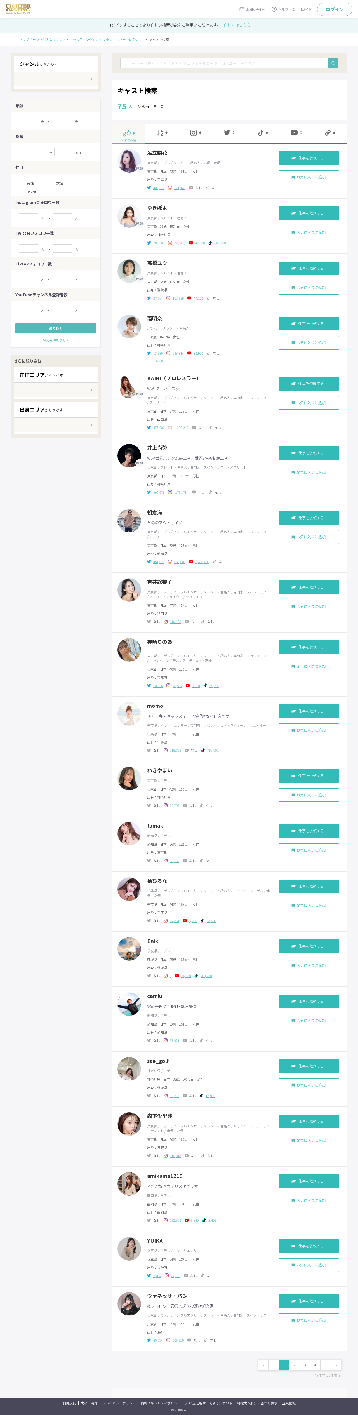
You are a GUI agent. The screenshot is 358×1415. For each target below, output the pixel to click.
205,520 (178, 1340)
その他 (32, 191)
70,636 (158, 685)
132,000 (158, 360)
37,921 (174, 1040)
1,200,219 (181, 427)
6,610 (196, 685)
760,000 (212, 750)
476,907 (158, 427)
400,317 (158, 187)
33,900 (198, 353)
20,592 (177, 685)
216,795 (175, 750)
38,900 (211, 920)
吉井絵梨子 (159, 581)
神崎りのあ (159, 641)
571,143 (179, 187)
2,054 (157, 1275)
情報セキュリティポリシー (161, 1403)
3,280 (193, 920)
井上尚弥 (157, 447)
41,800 (200, 242)
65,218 (174, 1095)
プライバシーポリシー (119, 1403)
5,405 (212, 1220)
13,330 (158, 353)
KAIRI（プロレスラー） (174, 378)
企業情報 (289, 1403)
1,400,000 (202, 561)
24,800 (186, 975)
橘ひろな (157, 880)
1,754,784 (181, 492)
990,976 (158, 492)
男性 (30, 182)
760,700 (206, 975)
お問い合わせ (256, 9)
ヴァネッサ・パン (167, 1295)
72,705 (174, 805)
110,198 (175, 621)
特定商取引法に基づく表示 (257, 1403)
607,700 (220, 242)
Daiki (153, 940)
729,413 (179, 242)
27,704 (158, 298)
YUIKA (155, 1240)
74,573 (175, 1275)
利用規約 (69, 1403)
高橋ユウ (157, 262)
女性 (59, 182)
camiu (154, 995)
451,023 (158, 561)
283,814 (178, 353)
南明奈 (154, 318)
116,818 (175, 1155)
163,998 (178, 298)
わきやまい (159, 770)
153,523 (175, 1220)
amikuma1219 (165, 1175)
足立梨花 (157, 152)
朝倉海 (154, 512)
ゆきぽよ (157, 207)
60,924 (158, 1340)
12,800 (210, 1095)
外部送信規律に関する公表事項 (208, 1403)
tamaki (156, 825)
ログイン (335, 9)
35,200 (214, 685)
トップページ (81, 39)
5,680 (195, 1220)
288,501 (158, 242)
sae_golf (158, 1060)
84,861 (174, 920)
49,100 (198, 298)
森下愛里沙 (159, 1115)
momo (155, 705)
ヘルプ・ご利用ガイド (295, 9)
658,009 (179, 561)
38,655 (174, 860)
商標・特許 (89, 1403)
